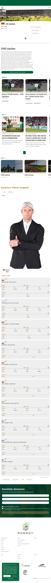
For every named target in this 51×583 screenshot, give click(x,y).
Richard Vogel (5, 101)
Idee (2, 541)
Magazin (19, 558)
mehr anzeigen (44, 477)
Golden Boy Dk (37, 103)
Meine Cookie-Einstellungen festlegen (7, 581)
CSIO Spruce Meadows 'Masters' (23, 543)
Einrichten (15, 576)
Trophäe (2, 547)
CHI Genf (19, 545)
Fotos (2, 158)
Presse (35, 554)
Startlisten (29, 479)
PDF (23, 479)
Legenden (3, 549)
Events (19, 538)
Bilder (19, 556)
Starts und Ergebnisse (35, 27)
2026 (11, 192)
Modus (2, 543)
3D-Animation (35, 33)
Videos (3, 77)
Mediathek (20, 554)
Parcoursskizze (35, 30)
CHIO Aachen (20, 541)
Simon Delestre (29, 103)
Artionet (38, 578)
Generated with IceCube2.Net (45, 578)
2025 (4, 192)
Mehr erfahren (10, 578)
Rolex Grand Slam (4, 538)
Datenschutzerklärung (14, 506)
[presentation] (24, 109)
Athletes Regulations (5, 551)
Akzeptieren (7, 576)
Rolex (2, 545)
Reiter (35, 538)
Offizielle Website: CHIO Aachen (17, 72)
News (3, 114)
